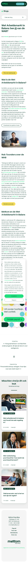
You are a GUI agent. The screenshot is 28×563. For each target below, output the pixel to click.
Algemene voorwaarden (9, 548)
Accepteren (14, 296)
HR (10, 227)
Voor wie (14, 530)
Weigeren (14, 300)
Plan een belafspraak (9, 73)
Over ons (14, 535)
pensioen (13, 187)
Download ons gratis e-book (11, 125)
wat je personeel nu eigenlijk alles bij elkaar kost (12, 182)
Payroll (14, 528)
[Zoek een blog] (23, 17)
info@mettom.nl (14, 525)
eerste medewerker (20, 240)
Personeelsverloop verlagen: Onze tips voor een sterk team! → (13, 367)
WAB (20, 41)
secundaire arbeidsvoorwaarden (17, 108)
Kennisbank (14, 532)
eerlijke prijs (15, 196)
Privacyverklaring (8, 280)
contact (6, 252)
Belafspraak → (20, 4)
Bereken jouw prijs (8, 204)
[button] (25, 4)
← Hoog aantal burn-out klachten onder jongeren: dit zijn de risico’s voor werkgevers (14, 345)
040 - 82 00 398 (14, 523)
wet (8, 45)
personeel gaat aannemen (10, 172)
